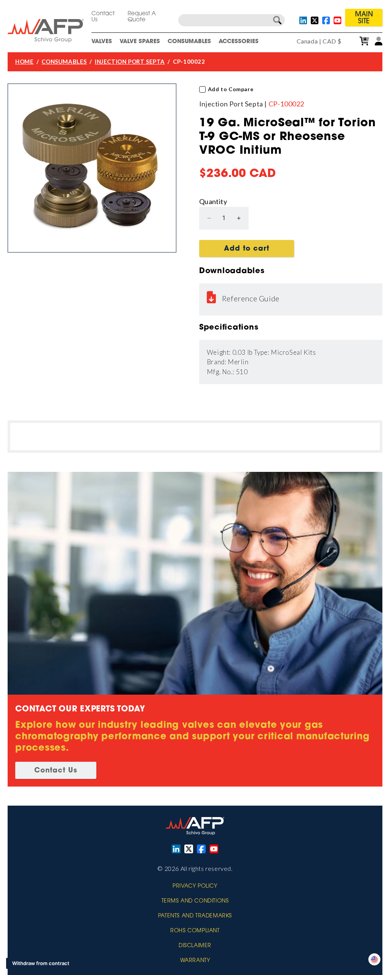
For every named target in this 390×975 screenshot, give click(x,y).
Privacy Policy (195, 886)
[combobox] (231, 20)
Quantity (213, 201)
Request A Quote (142, 17)
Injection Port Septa (130, 61)
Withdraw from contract (40, 963)
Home (24, 61)
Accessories (239, 42)
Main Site (364, 18)
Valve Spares (140, 42)
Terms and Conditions (195, 901)
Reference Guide (251, 298)
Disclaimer (195, 946)
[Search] (277, 20)
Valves (101, 42)
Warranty (195, 961)
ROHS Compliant (194, 931)
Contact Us (103, 17)
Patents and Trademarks (195, 916)
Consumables (189, 42)
